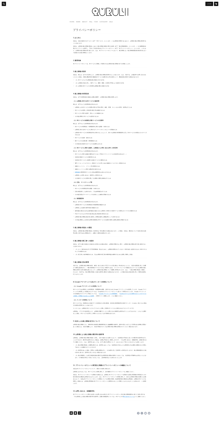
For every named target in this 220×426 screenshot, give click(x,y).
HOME (72, 21)
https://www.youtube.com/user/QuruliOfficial (145, 413)
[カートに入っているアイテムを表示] (216, 4)
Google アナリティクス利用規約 (108, 293)
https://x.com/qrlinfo (142, 413)
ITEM (96, 21)
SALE (111, 21)
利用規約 (77, 172)
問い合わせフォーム (128, 396)
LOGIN (209, 4)
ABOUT (84, 21)
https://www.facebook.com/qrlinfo (138, 413)
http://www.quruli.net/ (149, 413)
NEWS (78, 21)
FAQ (90, 21)
